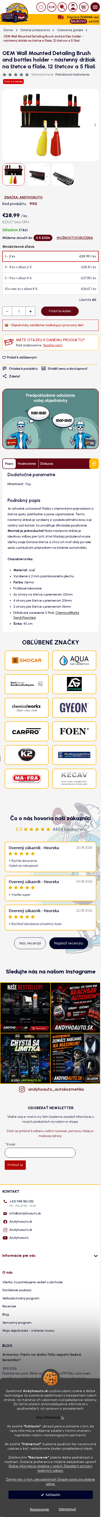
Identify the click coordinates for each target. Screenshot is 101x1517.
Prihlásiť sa (15, 1165)
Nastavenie (39, 1509)
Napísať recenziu (68, 943)
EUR (52, 7)
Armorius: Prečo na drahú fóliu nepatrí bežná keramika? (41, 1357)
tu (62, 1417)
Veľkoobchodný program (20, 1298)
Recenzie (9, 1306)
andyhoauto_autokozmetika (55, 1089)
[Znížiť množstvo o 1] (7, 311)
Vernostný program (16, 1323)
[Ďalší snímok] (95, 125)
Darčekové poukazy (16, 1290)
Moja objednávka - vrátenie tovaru (28, 1331)
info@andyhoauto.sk (25, 1213)
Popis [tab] (9, 464)
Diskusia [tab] (46, 464)
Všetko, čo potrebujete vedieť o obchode (32, 1282)
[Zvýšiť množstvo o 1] (30, 311)
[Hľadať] (62, 7)
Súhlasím (53, 1495)
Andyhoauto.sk (20, 1222)
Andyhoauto (18, 1238)
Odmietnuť (67, 1509)
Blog (5, 1314)
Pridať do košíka (60, 311)
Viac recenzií (30, 943)
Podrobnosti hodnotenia (72, 75)
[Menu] (95, 7)
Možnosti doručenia (75, 238)
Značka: (23, 197)
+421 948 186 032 (22, 1203)
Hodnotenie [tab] (27, 464)
